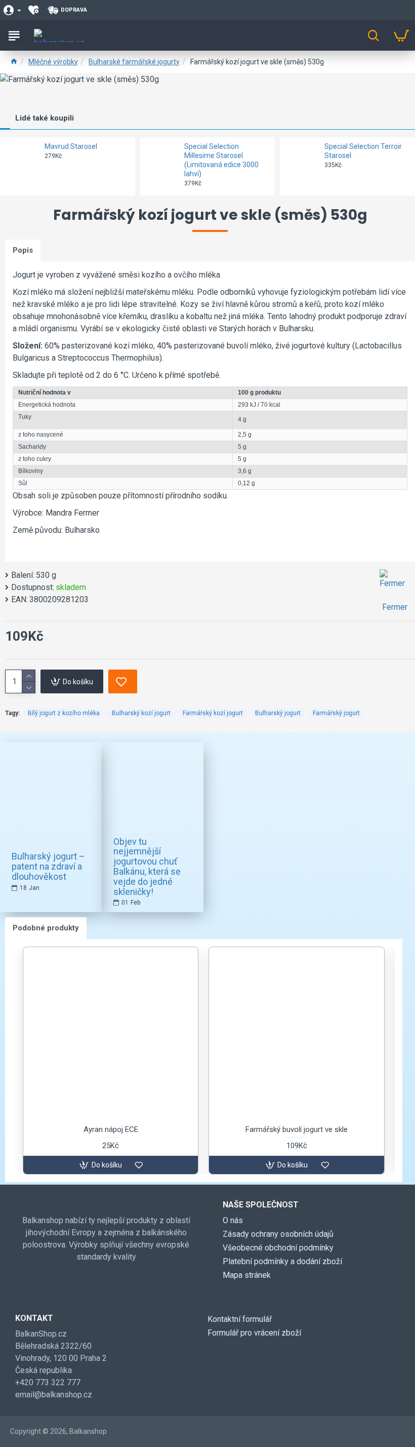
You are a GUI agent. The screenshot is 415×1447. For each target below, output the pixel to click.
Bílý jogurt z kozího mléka (64, 713)
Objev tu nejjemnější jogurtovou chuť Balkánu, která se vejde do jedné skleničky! (147, 867)
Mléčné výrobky (53, 62)
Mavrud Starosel (71, 146)
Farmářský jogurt (336, 713)
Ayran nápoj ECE (111, 1129)
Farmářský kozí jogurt (213, 713)
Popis (23, 250)
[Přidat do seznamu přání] (122, 681)
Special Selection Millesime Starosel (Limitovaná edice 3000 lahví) (221, 160)
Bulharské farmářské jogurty (134, 62)
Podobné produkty (46, 927)
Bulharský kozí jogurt (141, 713)
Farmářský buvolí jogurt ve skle (296, 1129)
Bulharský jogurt (278, 713)
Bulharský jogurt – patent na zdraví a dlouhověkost (48, 866)
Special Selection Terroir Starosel (363, 151)
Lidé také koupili (44, 118)
